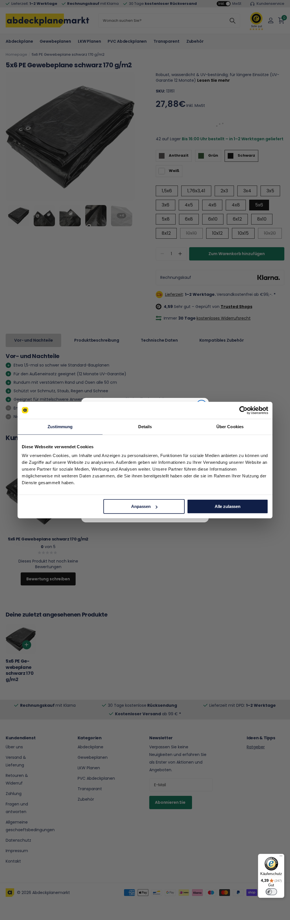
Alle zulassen (227, 506)
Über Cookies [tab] (230, 426)
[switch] (271, 891)
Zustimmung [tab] (60, 426)
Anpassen (141, 506)
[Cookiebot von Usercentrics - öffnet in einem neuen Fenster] (243, 410)
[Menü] (281, 857)
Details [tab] (145, 426)
